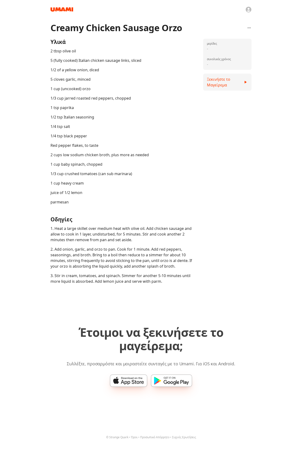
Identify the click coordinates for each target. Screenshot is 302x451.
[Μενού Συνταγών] (249, 27)
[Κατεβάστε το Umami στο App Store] (128, 381)
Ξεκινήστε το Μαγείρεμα (218, 82)
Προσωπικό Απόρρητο (154, 437)
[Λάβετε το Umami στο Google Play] (171, 381)
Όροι (134, 437)
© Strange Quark (117, 437)
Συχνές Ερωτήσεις (184, 437)
